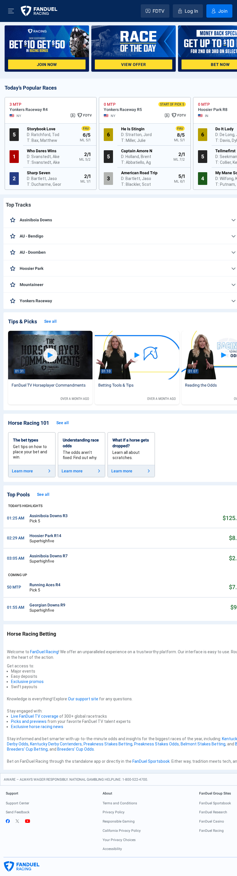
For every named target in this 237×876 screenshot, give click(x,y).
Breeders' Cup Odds (75, 749)
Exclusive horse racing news (37, 726)
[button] (11, 11)
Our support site (83, 699)
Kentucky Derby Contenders (56, 744)
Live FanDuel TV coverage (34, 716)
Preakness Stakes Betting (108, 744)
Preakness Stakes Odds (156, 744)
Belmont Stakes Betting (203, 744)
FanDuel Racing (44, 651)
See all (50, 321)
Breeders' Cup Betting (27, 749)
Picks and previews (29, 721)
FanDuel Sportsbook (151, 761)
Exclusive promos (27, 681)
